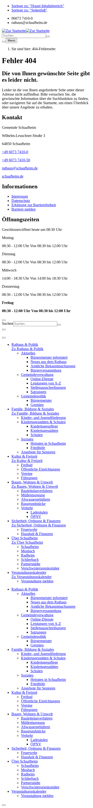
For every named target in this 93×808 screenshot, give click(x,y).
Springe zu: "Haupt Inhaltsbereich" (37, 6)
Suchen (7, 323)
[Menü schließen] (4, 329)
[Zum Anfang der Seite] (4, 805)
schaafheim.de (12, 176)
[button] (46, 230)
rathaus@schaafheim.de (20, 168)
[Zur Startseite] (14, 31)
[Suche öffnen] (4, 41)
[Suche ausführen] (48, 36)
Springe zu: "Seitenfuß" (29, 10)
